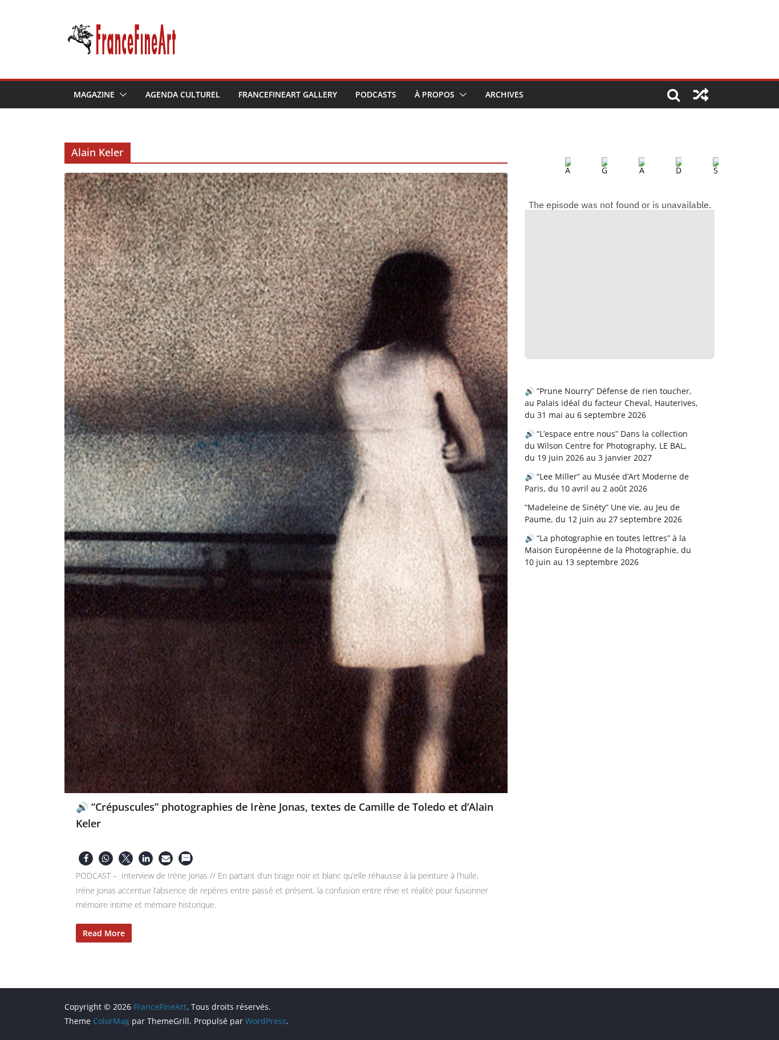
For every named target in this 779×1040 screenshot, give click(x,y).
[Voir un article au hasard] (701, 94)
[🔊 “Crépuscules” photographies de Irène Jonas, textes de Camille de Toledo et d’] (286, 483)
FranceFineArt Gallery (287, 94)
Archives (504, 94)
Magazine (94, 94)
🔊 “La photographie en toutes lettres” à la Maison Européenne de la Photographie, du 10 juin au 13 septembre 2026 (608, 550)
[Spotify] (706, 166)
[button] (121, 95)
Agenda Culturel (182, 94)
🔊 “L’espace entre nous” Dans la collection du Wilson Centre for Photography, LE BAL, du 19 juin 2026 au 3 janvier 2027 (606, 445)
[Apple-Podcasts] (559, 166)
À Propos (435, 94)
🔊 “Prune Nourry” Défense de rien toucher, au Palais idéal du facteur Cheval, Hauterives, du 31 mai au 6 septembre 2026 (611, 402)
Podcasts (375, 94)
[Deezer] (669, 166)
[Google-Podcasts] (595, 166)
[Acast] (632, 166)
